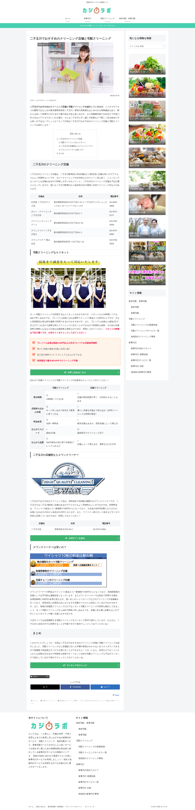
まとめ (61, 153)
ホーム (31, 807)
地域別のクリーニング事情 (40, 676)
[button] (164, 46)
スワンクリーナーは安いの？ (72, 150)
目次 (72, 134)
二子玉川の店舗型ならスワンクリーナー (77, 146)
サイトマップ (89, 807)
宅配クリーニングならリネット (73, 142)
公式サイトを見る (77, 538)
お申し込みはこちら (77, 372)
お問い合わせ (40, 807)
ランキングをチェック (77, 665)
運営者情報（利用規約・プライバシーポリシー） (65, 807)
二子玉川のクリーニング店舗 (70, 139)
